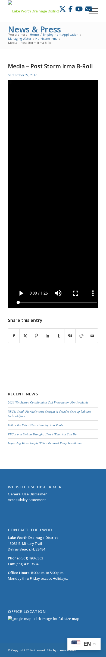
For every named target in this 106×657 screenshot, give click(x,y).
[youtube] (79, 8)
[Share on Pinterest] (36, 336)
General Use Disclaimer (27, 494)
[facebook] (70, 8)
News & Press (34, 29)
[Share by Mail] (92, 336)
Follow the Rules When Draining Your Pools (35, 425)
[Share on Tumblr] (58, 336)
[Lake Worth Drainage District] (44, 11)
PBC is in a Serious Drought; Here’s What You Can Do (42, 434)
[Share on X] (25, 336)
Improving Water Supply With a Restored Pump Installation (45, 443)
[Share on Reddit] (81, 336)
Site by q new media (61, 650)
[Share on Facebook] (13, 336)
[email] (88, 8)
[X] (62, 8)
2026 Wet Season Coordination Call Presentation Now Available (48, 402)
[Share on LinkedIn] (47, 336)
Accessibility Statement (27, 499)
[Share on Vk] (69, 336)
